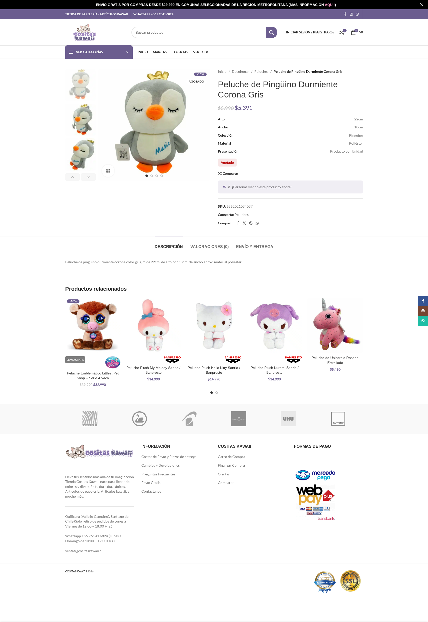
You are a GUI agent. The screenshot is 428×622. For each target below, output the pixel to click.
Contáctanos (151, 491)
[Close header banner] (422, 4)
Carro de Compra (231, 456)
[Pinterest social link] (251, 223)
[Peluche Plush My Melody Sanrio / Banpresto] (153, 325)
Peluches (261, 71)
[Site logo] (84, 32)
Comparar (226, 482)
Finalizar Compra (231, 465)
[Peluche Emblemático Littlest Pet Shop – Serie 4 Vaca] (93, 325)
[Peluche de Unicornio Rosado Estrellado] (335, 325)
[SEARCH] (271, 32)
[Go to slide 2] (151, 176)
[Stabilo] (139, 418)
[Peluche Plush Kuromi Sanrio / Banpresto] (274, 325)
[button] (72, 177)
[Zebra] (90, 418)
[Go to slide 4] (161, 176)
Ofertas (224, 474)
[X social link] (244, 223)
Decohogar (240, 71)
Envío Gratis (150, 482)
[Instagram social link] (351, 14)
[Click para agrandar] (108, 171)
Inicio (222, 71)
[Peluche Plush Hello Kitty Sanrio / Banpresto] (214, 325)
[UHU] (288, 418)
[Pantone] (338, 418)
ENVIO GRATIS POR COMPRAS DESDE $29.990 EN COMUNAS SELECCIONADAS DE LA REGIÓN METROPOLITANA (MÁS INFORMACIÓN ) (216, 5)
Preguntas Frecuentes (158, 474)
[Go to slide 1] (146, 176)
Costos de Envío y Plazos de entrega (168, 456)
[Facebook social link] (345, 14)
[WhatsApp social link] (357, 14)
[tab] (169, 244)
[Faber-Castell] (239, 418)
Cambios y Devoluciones (160, 465)
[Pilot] (189, 418)
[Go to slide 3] (156, 176)
